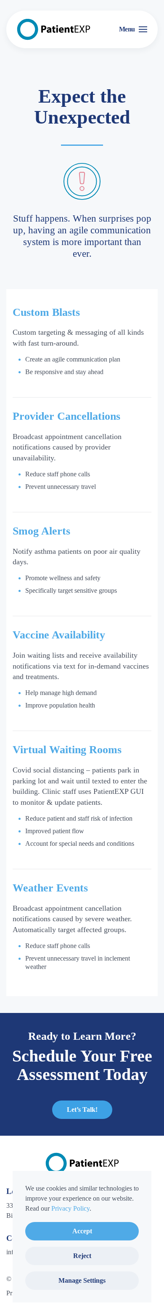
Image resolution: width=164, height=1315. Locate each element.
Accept (82, 1231)
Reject (82, 1255)
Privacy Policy (70, 1208)
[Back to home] (53, 29)
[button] (133, 29)
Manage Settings (82, 1280)
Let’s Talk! (82, 1109)
